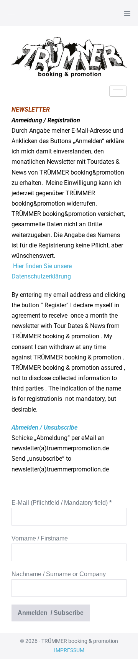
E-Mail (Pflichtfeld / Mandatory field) (62, 502)
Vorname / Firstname (40, 538)
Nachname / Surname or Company (59, 574)
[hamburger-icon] (118, 91)
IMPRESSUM (69, 650)
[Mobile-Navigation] (127, 13)
